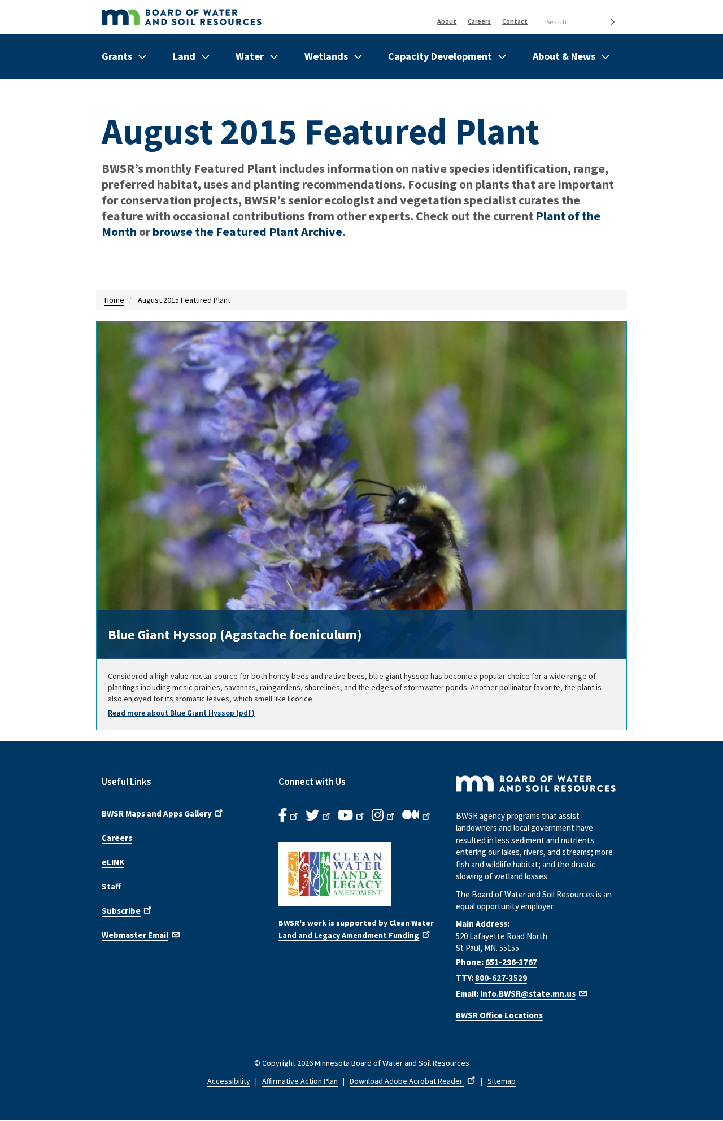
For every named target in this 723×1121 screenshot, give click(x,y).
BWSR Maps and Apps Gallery (157, 813)
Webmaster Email (135, 935)
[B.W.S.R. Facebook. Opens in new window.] (289, 815)
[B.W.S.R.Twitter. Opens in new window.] (319, 815)
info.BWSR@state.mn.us (528, 993)
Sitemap (501, 1081)
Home (114, 300)
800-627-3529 (501, 977)
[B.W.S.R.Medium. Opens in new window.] (417, 815)
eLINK (113, 862)
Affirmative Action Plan (300, 1081)
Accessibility (228, 1081)
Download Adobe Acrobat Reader (407, 1081)
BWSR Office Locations (499, 1015)
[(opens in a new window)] (361, 874)
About (446, 21)
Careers (479, 21)
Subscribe (121, 910)
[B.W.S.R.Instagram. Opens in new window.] (384, 815)
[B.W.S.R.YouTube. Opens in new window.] (352, 815)
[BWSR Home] (235, 17)
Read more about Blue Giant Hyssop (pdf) (181, 713)
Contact (515, 21)
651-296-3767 (511, 962)
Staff (111, 886)
